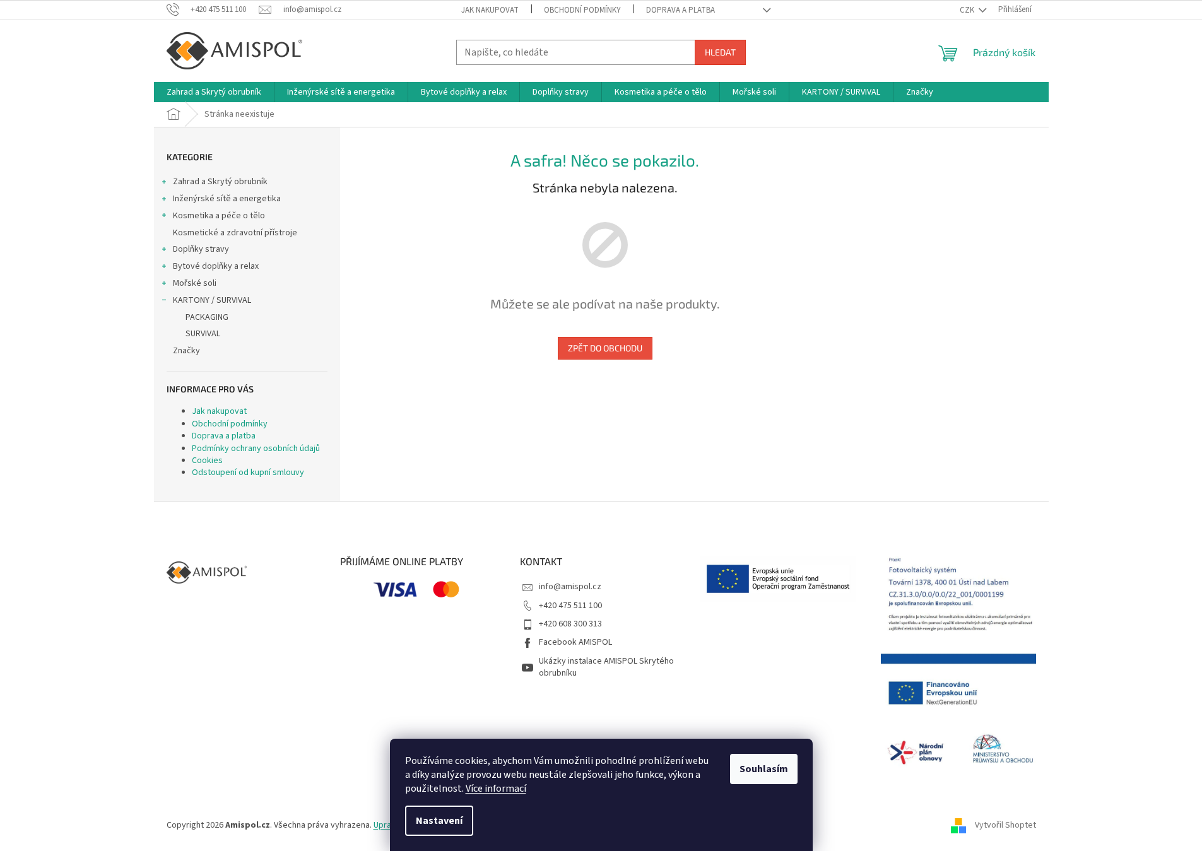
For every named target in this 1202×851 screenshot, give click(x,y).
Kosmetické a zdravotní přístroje (235, 232)
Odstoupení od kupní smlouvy (248, 472)
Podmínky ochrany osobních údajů (256, 448)
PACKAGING (207, 317)
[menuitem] (214, 92)
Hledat (720, 52)
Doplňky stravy (201, 249)
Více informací (496, 788)
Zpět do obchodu (605, 348)
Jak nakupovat (490, 10)
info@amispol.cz (570, 586)
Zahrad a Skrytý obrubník (220, 181)
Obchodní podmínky (582, 10)
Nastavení (439, 821)
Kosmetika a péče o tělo (219, 215)
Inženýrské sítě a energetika (227, 198)
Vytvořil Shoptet (1005, 825)
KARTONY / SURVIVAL (212, 300)
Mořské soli (194, 283)
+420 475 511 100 (570, 605)
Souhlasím (763, 769)
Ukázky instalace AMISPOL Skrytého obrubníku (606, 667)
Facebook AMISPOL (575, 642)
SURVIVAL (203, 333)
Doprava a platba (680, 10)
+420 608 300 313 (570, 624)
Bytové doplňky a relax (216, 266)
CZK (968, 10)
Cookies (207, 460)
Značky (186, 350)
